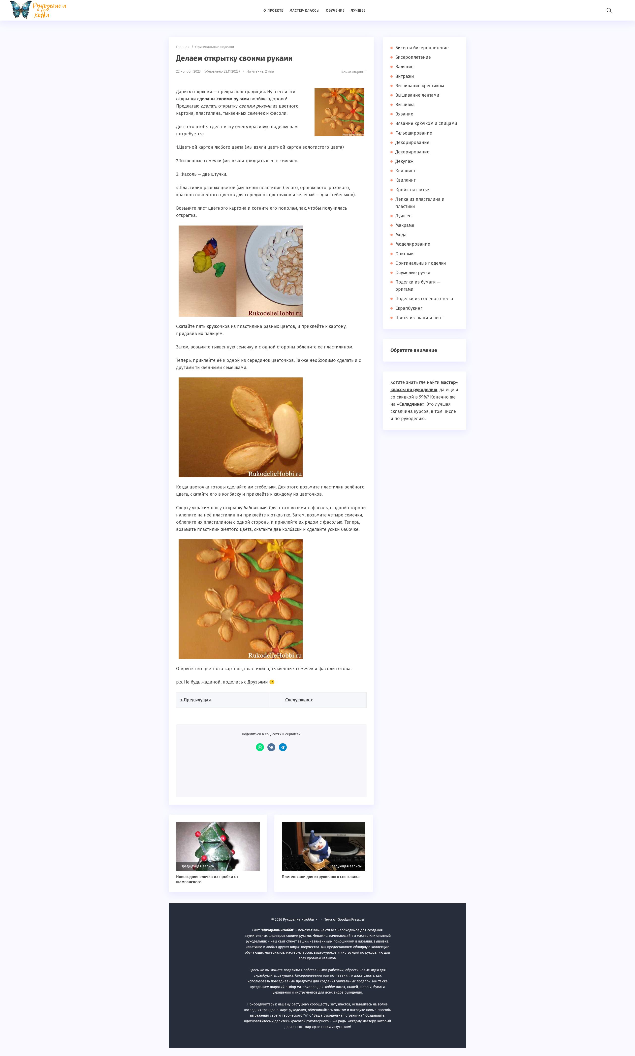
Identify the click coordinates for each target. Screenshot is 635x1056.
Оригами (404, 254)
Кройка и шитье (412, 190)
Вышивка (405, 104)
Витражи (404, 76)
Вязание (404, 114)
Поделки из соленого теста (424, 298)
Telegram (283, 747)
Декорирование (412, 142)
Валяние (404, 66)
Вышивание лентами (417, 95)
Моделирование (412, 244)
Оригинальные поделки (420, 263)
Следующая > (299, 700)
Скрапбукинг (408, 308)
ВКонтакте (271, 747)
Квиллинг (405, 170)
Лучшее (403, 216)
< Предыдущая (195, 700)
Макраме (404, 225)
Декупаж (404, 161)
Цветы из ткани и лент (419, 317)
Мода (401, 234)
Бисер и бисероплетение (422, 48)
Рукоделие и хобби (41, 10)
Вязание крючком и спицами (426, 123)
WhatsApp (260, 747)
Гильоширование (413, 133)
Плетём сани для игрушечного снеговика (321, 876)
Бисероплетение (413, 57)
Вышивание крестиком (419, 85)
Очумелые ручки (412, 272)
